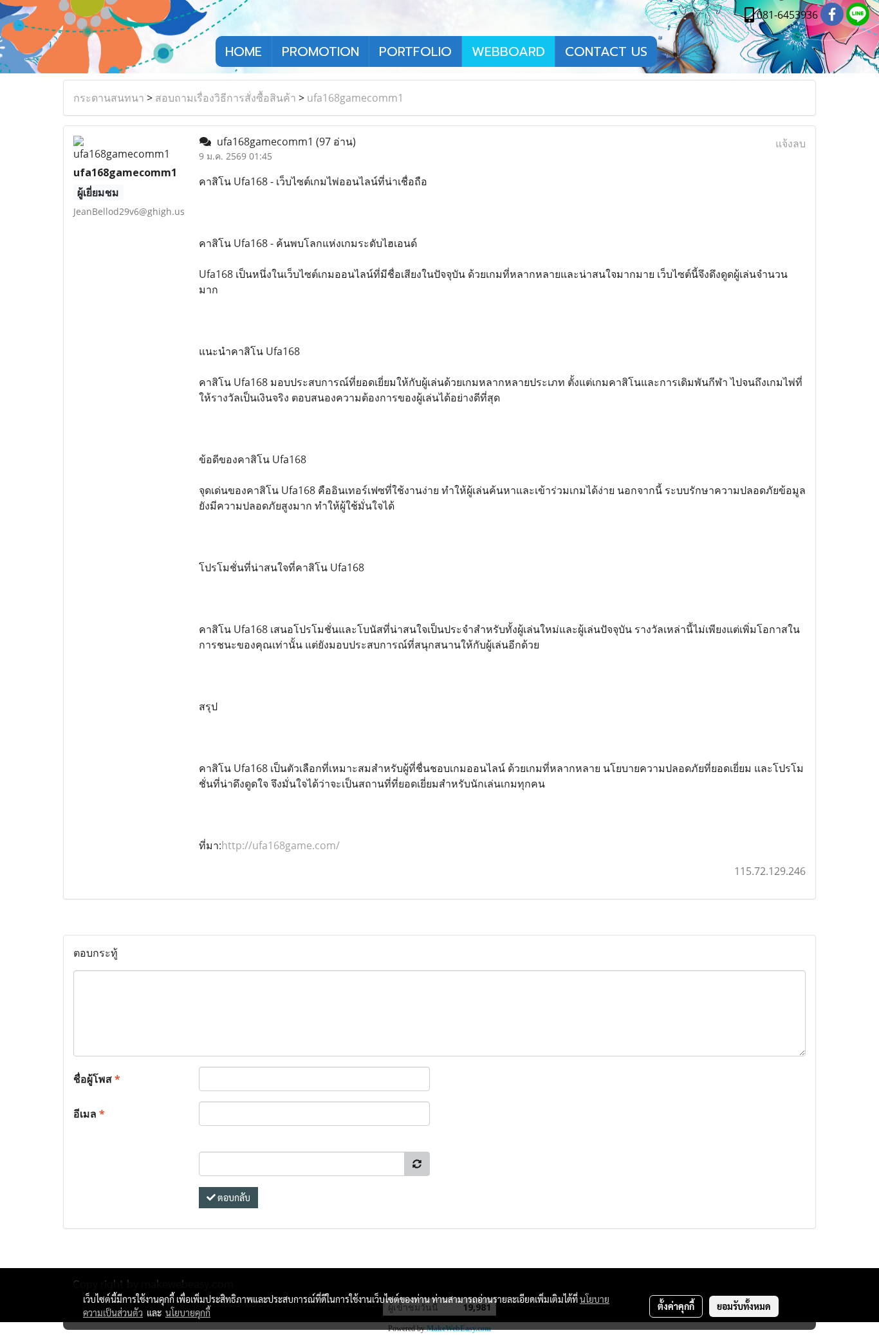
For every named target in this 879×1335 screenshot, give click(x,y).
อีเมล (89, 1114)
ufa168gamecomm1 (355, 98)
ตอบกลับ (233, 1197)
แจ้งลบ (790, 143)
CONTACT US (606, 51)
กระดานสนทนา (108, 98)
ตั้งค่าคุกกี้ (676, 1306)
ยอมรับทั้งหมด (744, 1306)
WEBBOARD (508, 51)
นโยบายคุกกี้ (187, 1312)
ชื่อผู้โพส (96, 1079)
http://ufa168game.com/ (280, 845)
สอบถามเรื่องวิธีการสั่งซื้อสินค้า (225, 98)
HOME (243, 51)
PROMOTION (320, 51)
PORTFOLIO (415, 51)
